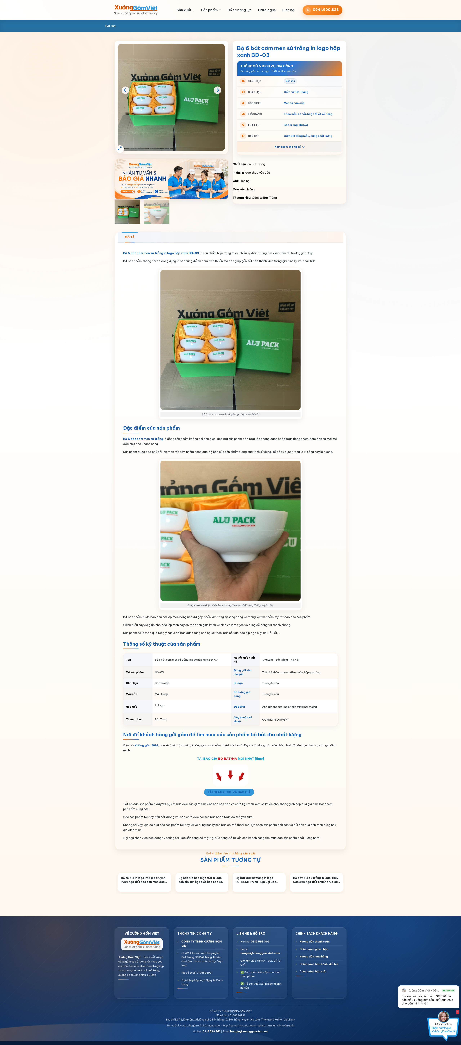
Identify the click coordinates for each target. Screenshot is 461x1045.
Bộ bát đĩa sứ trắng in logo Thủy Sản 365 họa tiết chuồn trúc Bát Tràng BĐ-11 (316, 880)
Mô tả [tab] (130, 237)
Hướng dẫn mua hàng (313, 956)
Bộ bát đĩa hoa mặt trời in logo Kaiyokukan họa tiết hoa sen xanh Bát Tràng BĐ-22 (201, 880)
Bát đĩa (110, 26)
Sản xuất (184, 10)
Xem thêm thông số (288, 146)
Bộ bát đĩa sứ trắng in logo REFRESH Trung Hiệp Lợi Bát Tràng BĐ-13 (256, 880)
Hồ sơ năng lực (239, 10)
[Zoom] (120, 149)
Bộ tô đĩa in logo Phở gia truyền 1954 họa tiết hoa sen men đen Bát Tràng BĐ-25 (143, 880)
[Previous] (125, 90)
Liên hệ (288, 10)
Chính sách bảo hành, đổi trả (318, 964)
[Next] (217, 90)
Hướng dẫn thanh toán (314, 941)
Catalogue (267, 10)
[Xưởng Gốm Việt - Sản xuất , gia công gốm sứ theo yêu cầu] (136, 10)
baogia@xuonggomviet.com (260, 953)
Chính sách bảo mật (312, 971)
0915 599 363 (260, 941)
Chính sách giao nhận (313, 949)
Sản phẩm (209, 10)
